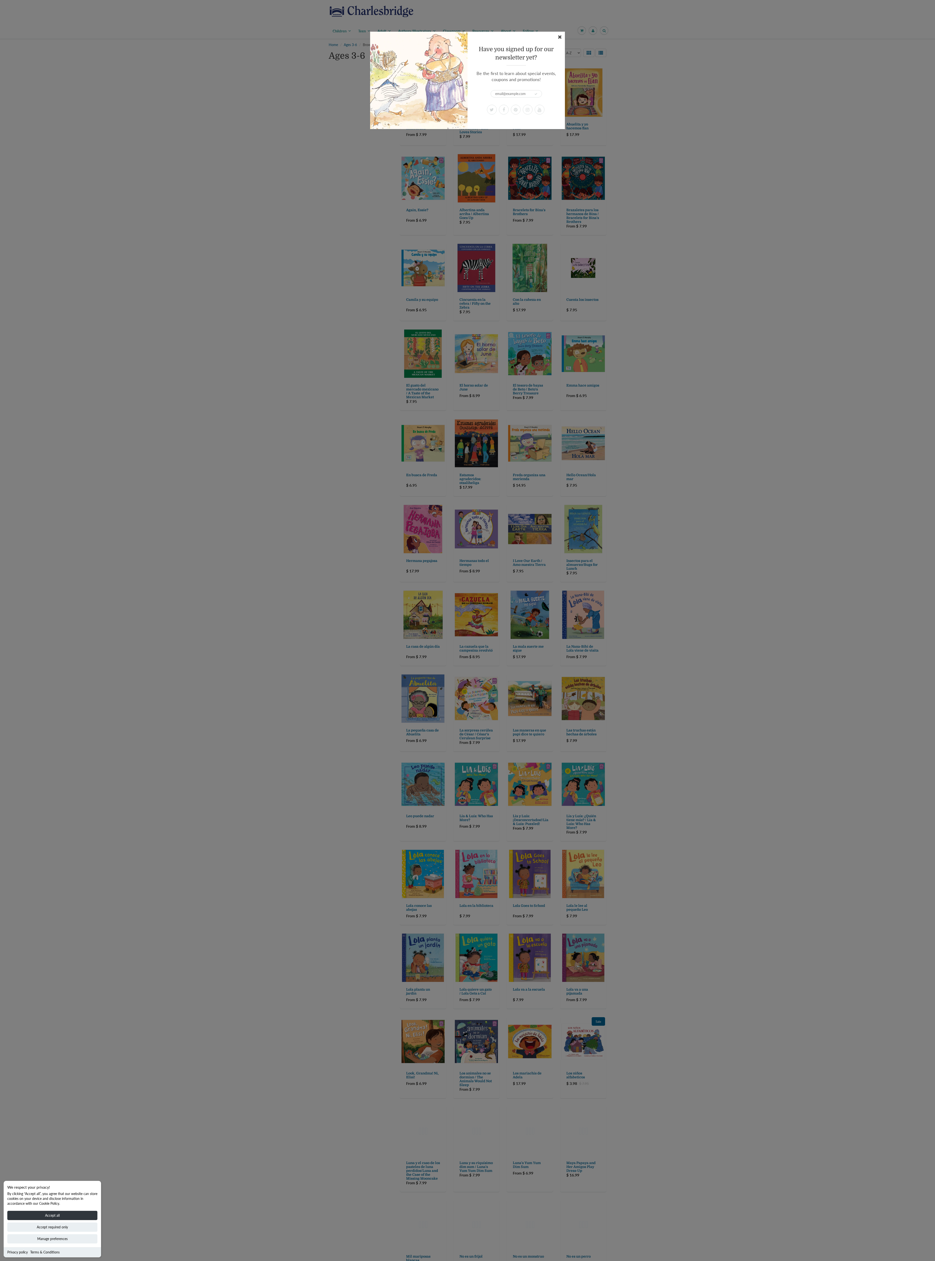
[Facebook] (504, 109)
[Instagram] (528, 109)
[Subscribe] (536, 94)
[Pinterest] (516, 109)
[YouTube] (539, 109)
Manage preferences (52, 1239)
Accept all (52, 1215)
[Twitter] (492, 109)
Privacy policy (17, 1252)
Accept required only (52, 1227)
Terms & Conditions (45, 1252)
